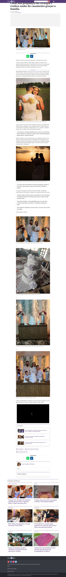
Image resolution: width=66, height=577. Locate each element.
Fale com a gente (10, 571)
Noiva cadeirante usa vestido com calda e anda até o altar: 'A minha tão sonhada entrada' (36, 431)
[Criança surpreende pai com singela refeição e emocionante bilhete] (46, 491)
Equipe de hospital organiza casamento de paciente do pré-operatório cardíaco (17, 549)
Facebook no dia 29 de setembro (35, 71)
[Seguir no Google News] (8, 562)
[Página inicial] (20, 1)
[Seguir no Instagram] (13, 562)
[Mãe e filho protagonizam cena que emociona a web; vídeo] (19, 515)
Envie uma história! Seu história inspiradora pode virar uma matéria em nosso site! (23, 564)
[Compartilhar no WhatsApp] (27, 56)
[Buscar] (49, 1)
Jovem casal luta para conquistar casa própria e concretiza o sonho (35, 437)
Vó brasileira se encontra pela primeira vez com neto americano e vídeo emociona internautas (45, 525)
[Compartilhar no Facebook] (31, 56)
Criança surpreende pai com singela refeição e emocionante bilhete (45, 500)
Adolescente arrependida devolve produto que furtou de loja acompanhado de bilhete (45, 549)
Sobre (8, 566)
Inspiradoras (19, 12)
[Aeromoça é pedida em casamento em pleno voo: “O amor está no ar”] (21, 443)
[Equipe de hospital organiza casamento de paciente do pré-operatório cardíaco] (19, 539)
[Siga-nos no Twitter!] (16, 562)
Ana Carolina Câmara (15, 11)
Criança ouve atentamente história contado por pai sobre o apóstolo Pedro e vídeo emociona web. (19, 501)
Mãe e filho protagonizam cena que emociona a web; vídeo (19, 524)
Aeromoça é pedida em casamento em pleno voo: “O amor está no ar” (36, 443)
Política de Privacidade (11, 568)
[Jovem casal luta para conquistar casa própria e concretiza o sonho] (21, 437)
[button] (53, 1)
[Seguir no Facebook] (11, 562)
